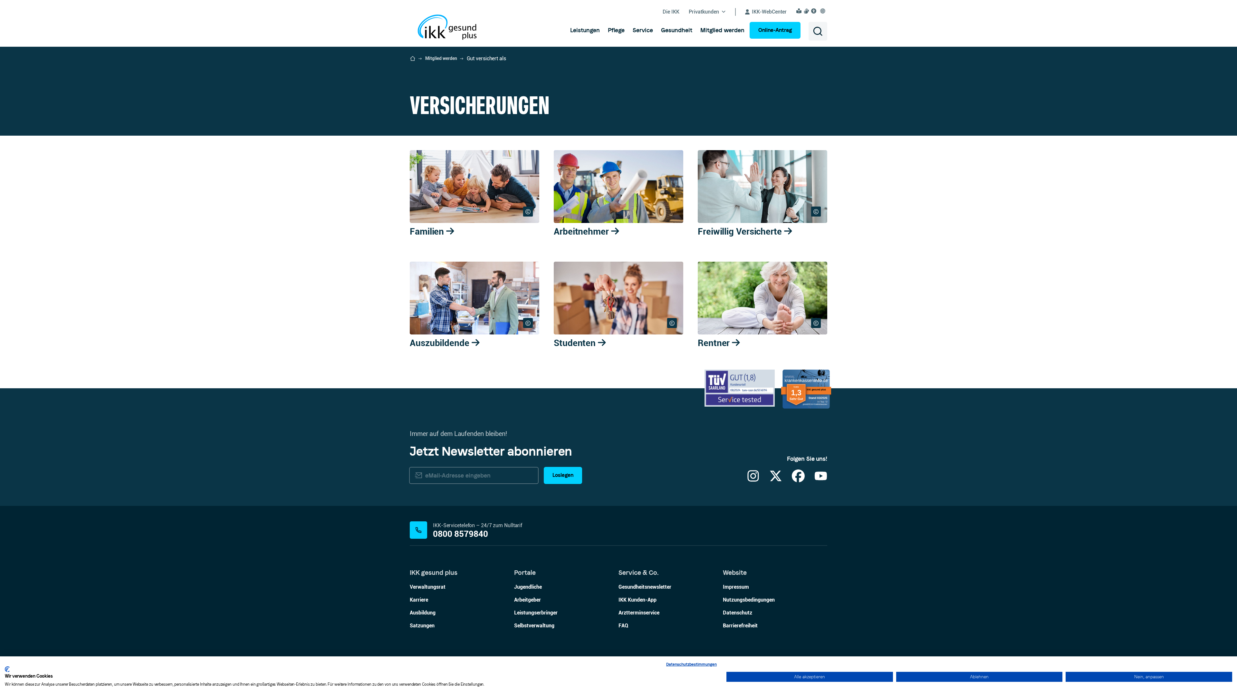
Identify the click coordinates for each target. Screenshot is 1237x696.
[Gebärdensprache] (807, 11)
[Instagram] (753, 480)
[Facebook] (798, 480)
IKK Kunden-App (637, 600)
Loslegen (562, 475)
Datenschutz (737, 613)
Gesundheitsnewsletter (644, 587)
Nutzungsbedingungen (749, 600)
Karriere (419, 600)
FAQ (623, 626)
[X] (775, 480)
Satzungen (422, 626)
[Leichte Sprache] (799, 11)
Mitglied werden (441, 58)
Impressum (736, 587)
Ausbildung (423, 613)
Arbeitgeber (527, 600)
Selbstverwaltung (534, 626)
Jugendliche (528, 587)
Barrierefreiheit (740, 626)
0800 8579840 (460, 534)
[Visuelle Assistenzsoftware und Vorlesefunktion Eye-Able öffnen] (814, 11)
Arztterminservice (638, 613)
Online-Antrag (775, 30)
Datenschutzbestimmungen (691, 664)
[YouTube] (820, 480)
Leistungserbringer (536, 613)
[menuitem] (585, 30)
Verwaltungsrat (428, 587)
